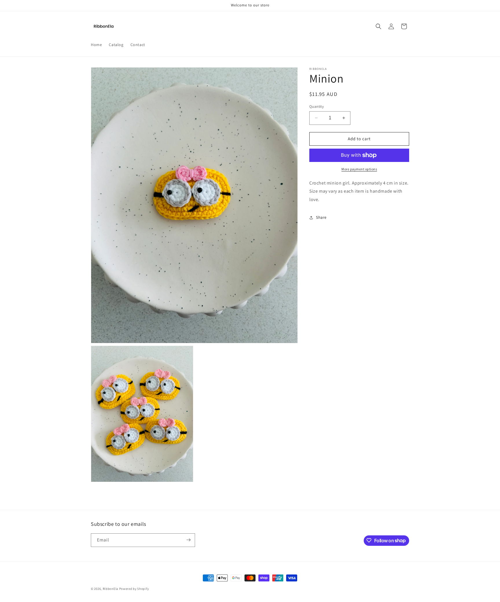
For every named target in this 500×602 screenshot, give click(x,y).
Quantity (316, 106)
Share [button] (321, 217)
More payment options (359, 169)
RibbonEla (110, 589)
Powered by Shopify (134, 589)
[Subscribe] (188, 540)
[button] (378, 26)
